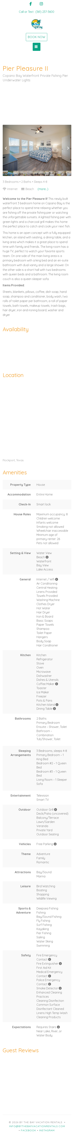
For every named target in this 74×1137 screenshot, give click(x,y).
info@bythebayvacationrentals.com (37, 1126)
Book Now (36, 37)
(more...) (43, 189)
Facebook (28, 1130)
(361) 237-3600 (44, 12)
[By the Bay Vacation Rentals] (37, 24)
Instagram (47, 1130)
